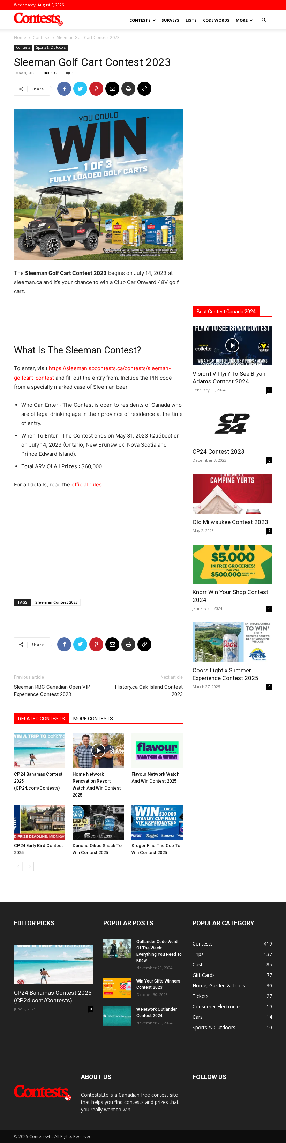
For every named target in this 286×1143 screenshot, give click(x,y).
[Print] (128, 89)
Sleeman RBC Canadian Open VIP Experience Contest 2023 (52, 690)
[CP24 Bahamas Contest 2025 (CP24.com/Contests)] (39, 750)
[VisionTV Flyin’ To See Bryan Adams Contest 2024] (232, 345)
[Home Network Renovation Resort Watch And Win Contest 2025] (98, 750)
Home (20, 37)
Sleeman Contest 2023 (56, 602)
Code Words (216, 20)
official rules (87, 484)
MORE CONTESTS (93, 719)
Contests (140, 20)
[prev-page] (18, 866)
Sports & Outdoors (51, 47)
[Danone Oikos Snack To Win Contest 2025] (98, 822)
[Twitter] (80, 89)
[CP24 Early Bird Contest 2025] (39, 822)
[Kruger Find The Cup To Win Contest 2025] (157, 822)
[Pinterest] (96, 89)
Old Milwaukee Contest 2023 (230, 521)
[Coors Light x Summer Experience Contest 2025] (232, 642)
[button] (263, 20)
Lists (191, 20)
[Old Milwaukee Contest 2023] (232, 494)
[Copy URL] (144, 89)
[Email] (112, 89)
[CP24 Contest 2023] (232, 423)
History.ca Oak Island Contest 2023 (149, 690)
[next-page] (29, 866)
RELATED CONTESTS (41, 719)
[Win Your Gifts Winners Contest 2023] (117, 988)
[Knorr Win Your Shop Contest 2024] (232, 564)
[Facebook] (64, 89)
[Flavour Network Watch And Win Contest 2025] (157, 750)
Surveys (170, 20)
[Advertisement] (98, 315)
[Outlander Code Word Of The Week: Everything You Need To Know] (117, 948)
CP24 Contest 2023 (218, 451)
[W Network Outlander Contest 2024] (117, 1016)
